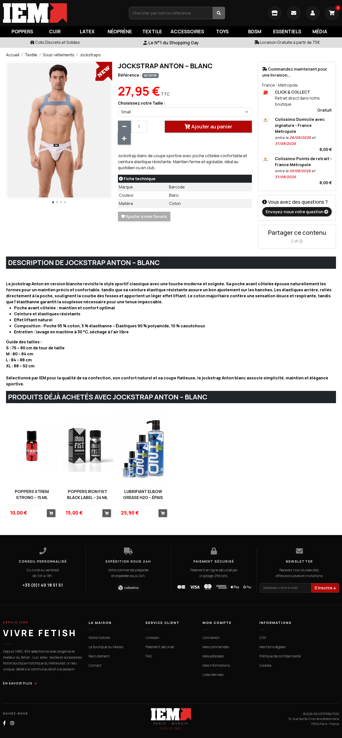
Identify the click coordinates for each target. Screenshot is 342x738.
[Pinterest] (301, 241)
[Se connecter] (313, 13)
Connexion (211, 637)
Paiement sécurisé (159, 646)
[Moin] (124, 127)
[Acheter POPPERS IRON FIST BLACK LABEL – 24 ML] (106, 513)
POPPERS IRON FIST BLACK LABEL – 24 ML (87, 494)
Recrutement (99, 656)
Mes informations (216, 665)
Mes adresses (213, 656)
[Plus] (124, 139)
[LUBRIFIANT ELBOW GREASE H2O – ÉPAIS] (143, 445)
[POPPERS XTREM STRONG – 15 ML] (32, 445)
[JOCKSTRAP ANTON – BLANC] (59, 130)
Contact (95, 665)
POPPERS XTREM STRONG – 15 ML (32, 494)
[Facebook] (292, 241)
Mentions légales (272, 646)
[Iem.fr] (57, 13)
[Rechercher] (219, 13)
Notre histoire (99, 637)
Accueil (12, 55)
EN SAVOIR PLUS (17, 683)
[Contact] (294, 13)
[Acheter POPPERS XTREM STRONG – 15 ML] (51, 513)
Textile (31, 55)
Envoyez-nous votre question (295, 211)
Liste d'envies (213, 674)
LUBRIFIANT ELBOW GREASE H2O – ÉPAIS (143, 494)
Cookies (265, 665)
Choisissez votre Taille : (141, 103)
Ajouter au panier (211, 126)
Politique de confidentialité (280, 656)
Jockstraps (90, 55)
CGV (262, 637)
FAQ (148, 656)
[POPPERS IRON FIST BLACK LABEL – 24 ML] (87, 445)
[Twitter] (296, 241)
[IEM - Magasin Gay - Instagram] (12, 723)
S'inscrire (323, 588)
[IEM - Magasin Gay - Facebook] (4, 723)
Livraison (152, 637)
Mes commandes (216, 646)
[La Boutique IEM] (275, 13)
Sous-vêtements (58, 55)
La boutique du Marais (106, 646)
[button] (53, 202)
